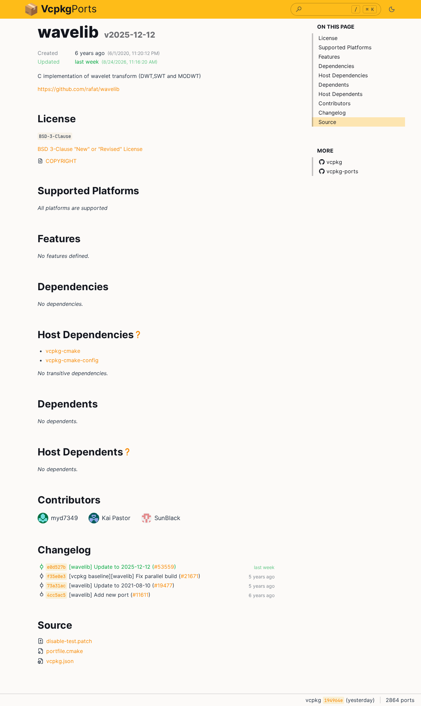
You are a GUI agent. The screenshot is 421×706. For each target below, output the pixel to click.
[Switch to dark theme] (391, 9)
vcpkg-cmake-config (72, 360)
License (327, 38)
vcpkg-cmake (63, 351)
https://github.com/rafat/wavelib (78, 89)
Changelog (332, 112)
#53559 (164, 566)
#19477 (163, 585)
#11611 (140, 594)
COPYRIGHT (61, 161)
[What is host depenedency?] (138, 334)
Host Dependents (340, 94)
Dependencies (336, 66)
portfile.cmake (64, 651)
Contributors (334, 103)
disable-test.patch (69, 641)
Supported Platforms (344, 47)
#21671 (189, 576)
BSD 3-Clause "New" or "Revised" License (90, 149)
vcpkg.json (60, 661)
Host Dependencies (343, 75)
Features (329, 56)
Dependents (333, 84)
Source (327, 122)
